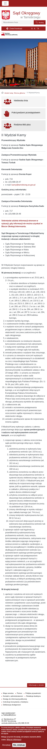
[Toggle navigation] (5, 3)
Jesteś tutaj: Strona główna (14, 93)
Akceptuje (6, 745)
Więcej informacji (14, 740)
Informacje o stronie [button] (36, 685)
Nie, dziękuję (19, 745)
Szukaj (41, 23)
